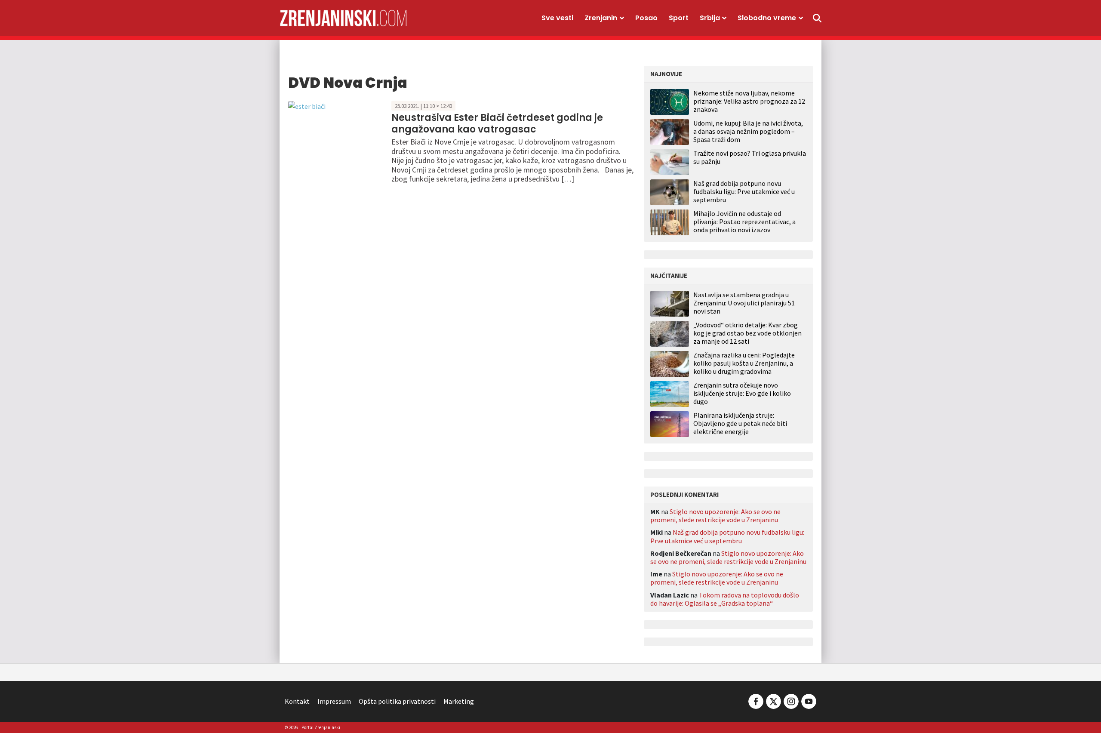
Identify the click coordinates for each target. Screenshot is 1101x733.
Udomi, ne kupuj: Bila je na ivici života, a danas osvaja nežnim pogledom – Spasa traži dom (748, 131)
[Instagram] (791, 700)
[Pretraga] (817, 18)
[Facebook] (756, 700)
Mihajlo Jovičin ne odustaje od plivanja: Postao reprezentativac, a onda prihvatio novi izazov (744, 221)
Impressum (334, 701)
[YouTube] (808, 700)
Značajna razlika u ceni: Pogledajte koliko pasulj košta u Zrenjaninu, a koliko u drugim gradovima (744, 363)
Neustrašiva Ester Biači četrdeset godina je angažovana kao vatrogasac (497, 123)
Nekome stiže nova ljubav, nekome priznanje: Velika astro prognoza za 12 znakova (749, 101)
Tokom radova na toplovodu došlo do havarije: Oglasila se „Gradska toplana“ (724, 599)
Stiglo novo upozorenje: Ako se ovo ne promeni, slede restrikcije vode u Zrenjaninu (715, 515)
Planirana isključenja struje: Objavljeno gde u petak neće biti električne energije (740, 423)
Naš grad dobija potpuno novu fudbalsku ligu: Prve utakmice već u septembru (744, 191)
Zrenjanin (600, 18)
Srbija (710, 18)
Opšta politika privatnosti (397, 701)
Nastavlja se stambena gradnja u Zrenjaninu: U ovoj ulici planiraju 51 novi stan (744, 303)
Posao (646, 18)
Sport (679, 18)
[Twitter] (773, 700)
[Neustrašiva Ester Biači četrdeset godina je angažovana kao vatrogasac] (307, 105)
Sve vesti (557, 18)
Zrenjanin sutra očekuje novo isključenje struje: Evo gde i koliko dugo (742, 393)
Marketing (458, 701)
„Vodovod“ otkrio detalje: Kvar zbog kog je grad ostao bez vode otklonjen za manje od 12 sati (747, 333)
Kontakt (297, 701)
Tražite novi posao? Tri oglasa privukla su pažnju (749, 157)
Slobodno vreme (767, 18)
